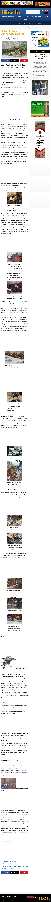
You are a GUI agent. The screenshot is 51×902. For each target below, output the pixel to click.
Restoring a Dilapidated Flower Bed (12, 864)
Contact (47, 16)
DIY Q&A (27, 16)
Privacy (3, 896)
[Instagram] (44, 13)
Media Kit (31, 23)
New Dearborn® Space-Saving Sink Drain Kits (40, 56)
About (25, 19)
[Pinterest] (48, 11)
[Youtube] (45, 11)
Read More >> (35, 77)
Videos (20, 16)
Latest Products (22, 23)
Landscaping (5, 38)
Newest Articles (9, 27)
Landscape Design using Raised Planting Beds (15, 866)
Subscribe (38, 23)
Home (2, 27)
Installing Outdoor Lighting (10, 861)
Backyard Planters (8, 868)
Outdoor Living (6, 39)
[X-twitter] (46, 13)
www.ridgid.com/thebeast (20, 772)
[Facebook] (43, 11)
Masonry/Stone (20, 38)
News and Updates (37, 16)
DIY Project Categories (8, 16)
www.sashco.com (8, 835)
